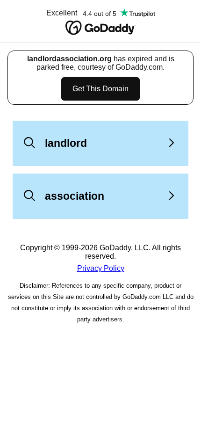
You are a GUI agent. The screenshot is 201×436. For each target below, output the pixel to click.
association (74, 196)
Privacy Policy (100, 268)
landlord (66, 143)
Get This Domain (100, 89)
